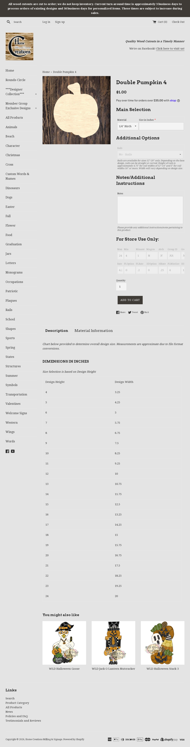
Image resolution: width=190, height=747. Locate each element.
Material (121, 120)
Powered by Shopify (73, 739)
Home (10, 70)
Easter (10, 207)
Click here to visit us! (170, 48)
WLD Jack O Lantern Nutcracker (113, 668)
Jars (8, 253)
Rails (9, 310)
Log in (46, 21)
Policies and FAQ (17, 716)
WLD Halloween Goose (64, 668)
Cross (9, 164)
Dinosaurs (13, 188)
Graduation (14, 244)
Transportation (16, 394)
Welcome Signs (16, 413)
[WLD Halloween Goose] (64, 643)
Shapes (11, 329)
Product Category (17, 703)
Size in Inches (146, 120)
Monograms (14, 272)
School (10, 319)
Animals (11, 127)
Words (10, 441)
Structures (13, 366)
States (10, 357)
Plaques (11, 300)
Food (9, 235)
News (9, 711)
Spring (10, 347)
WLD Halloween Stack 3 (163, 668)
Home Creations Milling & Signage (43, 739)
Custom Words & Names (17, 176)
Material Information (94, 331)
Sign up (60, 21)
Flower (11, 225)
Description (56, 331)
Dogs (9, 197)
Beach (10, 136)
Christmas (13, 155)
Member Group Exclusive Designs (21, 106)
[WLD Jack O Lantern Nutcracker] (113, 643)
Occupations (14, 282)
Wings (10, 432)
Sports (10, 338)
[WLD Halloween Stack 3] (162, 643)
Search (10, 698)
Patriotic (12, 291)
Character (13, 146)
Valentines (13, 403)
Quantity (120, 280)
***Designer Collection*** (21, 92)
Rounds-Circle (15, 80)
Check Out (178, 21)
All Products (14, 117)
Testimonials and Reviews (23, 720)
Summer (12, 375)
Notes (120, 193)
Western (12, 422)
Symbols (11, 385)
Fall (8, 216)
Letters (11, 263)
